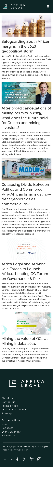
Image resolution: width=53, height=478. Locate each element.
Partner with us (11, 420)
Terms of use (10, 405)
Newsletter (8, 435)
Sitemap (7, 413)
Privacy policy (21, 450)
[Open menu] (48, 6)
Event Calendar (11, 431)
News (5, 424)
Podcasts (7, 428)
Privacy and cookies (14, 409)
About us (7, 398)
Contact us (8, 402)
